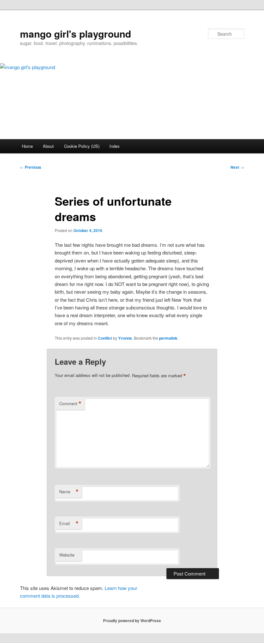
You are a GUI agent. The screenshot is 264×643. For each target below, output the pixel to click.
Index (114, 146)
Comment (70, 403)
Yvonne (125, 338)
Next (237, 167)
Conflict (105, 338)
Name (69, 492)
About (48, 146)
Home (27, 146)
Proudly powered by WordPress (132, 620)
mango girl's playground (75, 33)
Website (66, 555)
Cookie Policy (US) (81, 146)
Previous (30, 167)
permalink (168, 338)
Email (69, 523)
